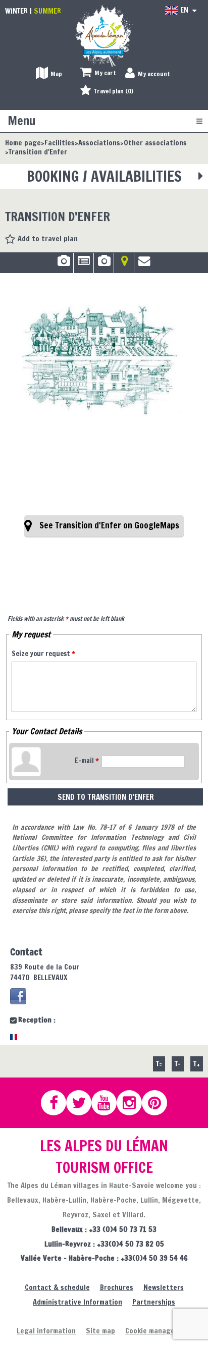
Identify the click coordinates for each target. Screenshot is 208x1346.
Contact (144, 264)
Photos (63, 264)
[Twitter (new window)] (83, 1103)
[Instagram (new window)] (134, 1103)
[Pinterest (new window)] (159, 1103)
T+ (196, 1063)
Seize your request (43, 654)
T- (178, 1063)
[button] (98, 73)
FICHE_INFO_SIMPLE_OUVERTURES (104, 264)
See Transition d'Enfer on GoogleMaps (109, 525)
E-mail (87, 761)
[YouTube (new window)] (108, 1103)
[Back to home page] (104, 35)
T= (159, 1063)
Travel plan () (113, 91)
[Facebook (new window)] (18, 996)
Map (124, 264)
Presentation (83, 264)
